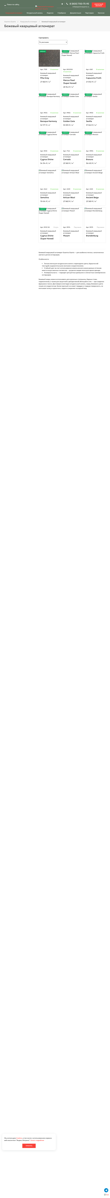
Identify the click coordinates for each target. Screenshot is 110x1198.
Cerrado (71, 157)
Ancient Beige (94, 195)
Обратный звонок (98, 5)
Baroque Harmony (48, 119)
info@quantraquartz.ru (81, 7)
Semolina (48, 195)
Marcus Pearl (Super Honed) (71, 79)
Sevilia (94, 119)
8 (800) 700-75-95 (79, 3)
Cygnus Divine (48, 157)
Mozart (71, 233)
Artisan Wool (71, 195)
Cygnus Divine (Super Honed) (48, 235)
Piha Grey (48, 75)
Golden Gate (71, 119)
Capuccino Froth (94, 75)
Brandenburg (94, 233)
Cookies (19, 1138)
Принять (29, 1146)
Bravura (94, 157)
